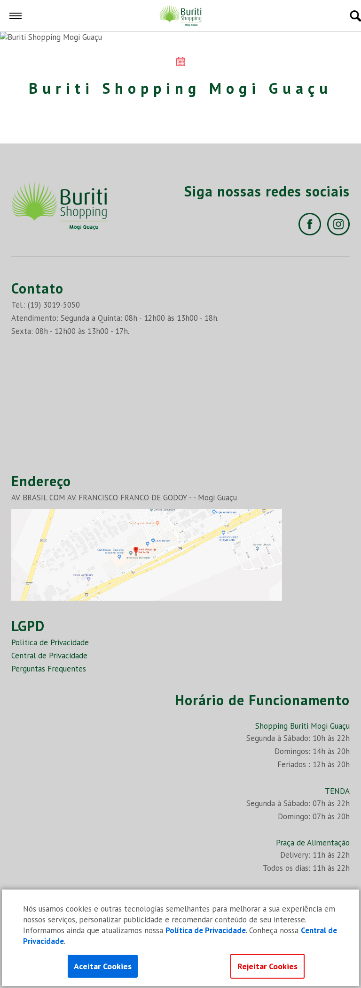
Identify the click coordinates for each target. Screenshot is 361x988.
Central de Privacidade (49, 655)
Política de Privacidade (50, 642)
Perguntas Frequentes (48, 669)
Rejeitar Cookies (267, 966)
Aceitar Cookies (103, 966)
